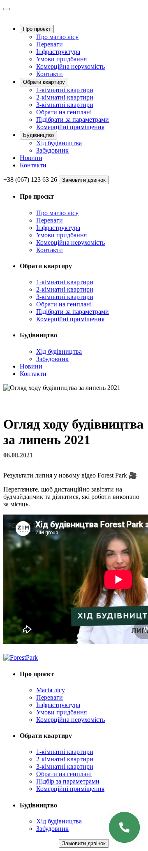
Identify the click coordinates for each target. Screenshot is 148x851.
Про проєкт (37, 29)
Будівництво (38, 135)
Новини (31, 157)
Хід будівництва (59, 142)
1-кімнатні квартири (64, 89)
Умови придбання (61, 59)
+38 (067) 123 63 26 (30, 179)
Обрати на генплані (64, 112)
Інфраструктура (58, 51)
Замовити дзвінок (84, 180)
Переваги (49, 44)
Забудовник (52, 150)
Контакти (49, 73)
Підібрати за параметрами (72, 119)
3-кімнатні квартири (64, 104)
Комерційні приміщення (70, 126)
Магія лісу (50, 689)
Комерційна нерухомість (70, 66)
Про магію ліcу (57, 36)
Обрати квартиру (44, 82)
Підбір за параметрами (67, 781)
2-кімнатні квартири (64, 97)
